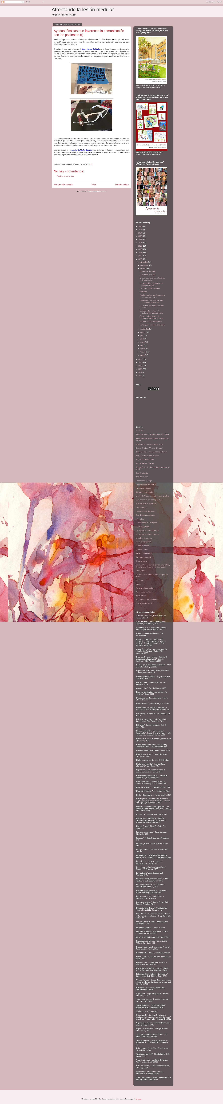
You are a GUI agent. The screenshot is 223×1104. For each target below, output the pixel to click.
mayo (142, 342)
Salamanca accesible (144, 557)
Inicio (93, 185)
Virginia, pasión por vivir (145, 603)
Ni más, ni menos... (143, 546)
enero (142, 355)
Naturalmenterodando (144, 542)
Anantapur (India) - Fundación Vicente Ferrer (152, 434)
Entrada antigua (122, 185)
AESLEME (140, 431)
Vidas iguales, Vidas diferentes (147, 599)
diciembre (144, 262)
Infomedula (140, 519)
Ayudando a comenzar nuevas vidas (149, 444)
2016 (140, 259)
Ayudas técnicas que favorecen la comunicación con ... (152, 296)
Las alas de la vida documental (147, 530)
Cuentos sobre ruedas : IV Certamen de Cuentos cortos (151, 312)
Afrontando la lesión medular (83, 9)
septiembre (144, 329)
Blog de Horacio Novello (145, 459)
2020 (140, 246)
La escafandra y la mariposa (146, 523)
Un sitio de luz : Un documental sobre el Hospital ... (151, 284)
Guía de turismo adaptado (145, 515)
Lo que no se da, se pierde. (150, 289)
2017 (140, 256)
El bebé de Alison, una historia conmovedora (152, 496)
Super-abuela (140, 571)
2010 (140, 376)
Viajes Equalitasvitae (143, 592)
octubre (143, 268)
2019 (140, 249)
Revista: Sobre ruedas (144, 553)
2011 (140, 372)
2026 (140, 226)
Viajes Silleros (141, 596)
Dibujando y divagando (144, 492)
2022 (140, 239)
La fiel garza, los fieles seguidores (152, 325)
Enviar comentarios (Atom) (97, 191)
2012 (140, 369)
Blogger (138, 1099)
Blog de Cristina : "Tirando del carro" (149, 448)
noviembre (144, 265)
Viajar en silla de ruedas (145, 588)
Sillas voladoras (142, 561)
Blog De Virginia (142, 473)
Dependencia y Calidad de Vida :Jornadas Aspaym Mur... (151, 301)
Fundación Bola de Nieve (145, 511)
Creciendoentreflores (143, 488)
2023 (140, 236)
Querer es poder (142, 550)
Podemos (143, 292)
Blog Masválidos (142, 477)
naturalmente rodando (144, 538)
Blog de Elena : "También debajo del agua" (152, 452)
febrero (143, 352)
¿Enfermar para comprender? (151, 321)
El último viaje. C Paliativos (146, 504)
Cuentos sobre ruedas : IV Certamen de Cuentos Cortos (151, 317)
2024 (140, 233)
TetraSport (139, 580)
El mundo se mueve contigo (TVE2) (149, 500)
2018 (140, 253)
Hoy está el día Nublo (148, 271)
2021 (140, 243)
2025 (140, 230)
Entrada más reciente (63, 185)
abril (142, 345)
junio (142, 339)
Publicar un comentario (65, 176)
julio (142, 335)
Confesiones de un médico (146, 484)
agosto (143, 332)
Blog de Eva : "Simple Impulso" (147, 456)
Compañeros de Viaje (144, 481)
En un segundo (141, 507)
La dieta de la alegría (147, 275)
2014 (140, 362)
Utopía (138, 584)
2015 (140, 359)
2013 (140, 366)
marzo (143, 349)
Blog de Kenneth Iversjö (145, 463)
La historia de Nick (143, 527)
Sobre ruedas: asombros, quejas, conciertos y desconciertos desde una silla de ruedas (153, 566)
